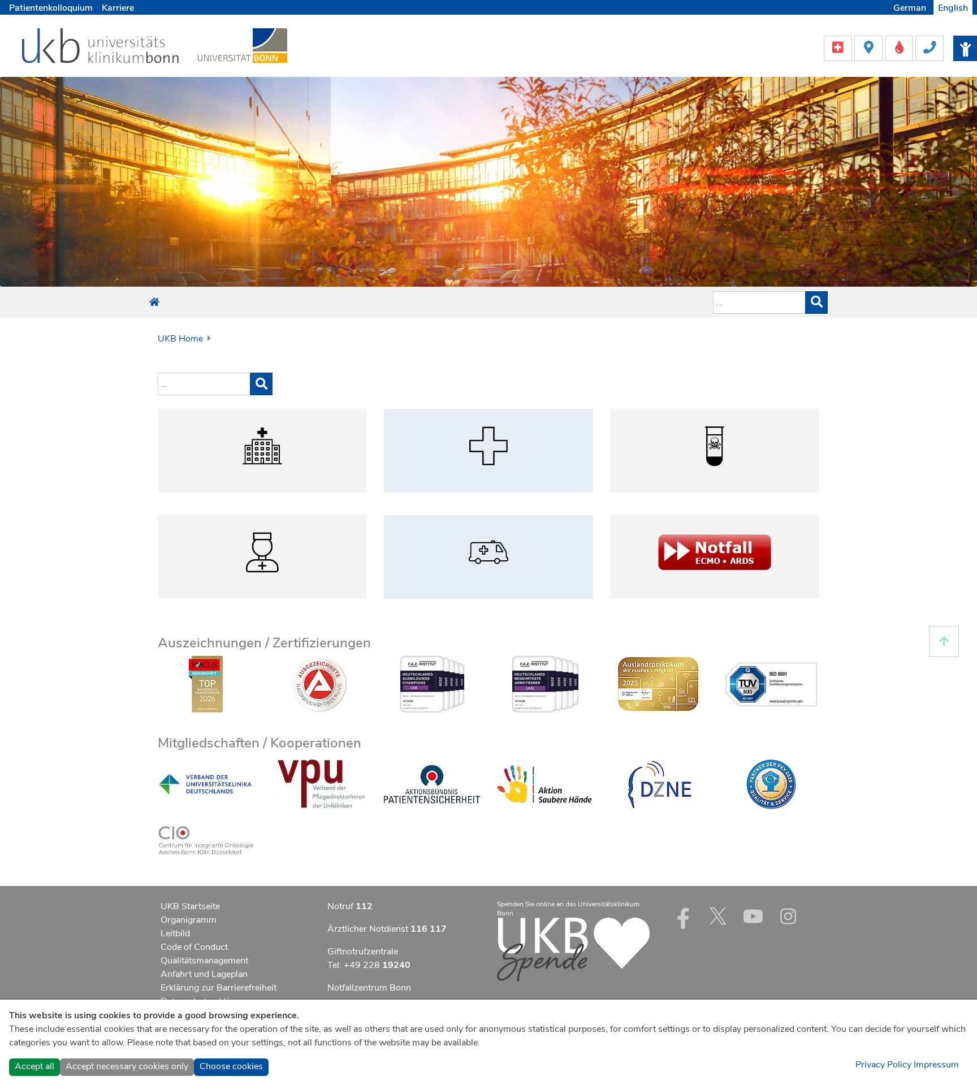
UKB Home (180, 338)
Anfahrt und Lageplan (204, 974)
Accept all (34, 1066)
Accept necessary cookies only (127, 1066)
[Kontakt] (929, 47)
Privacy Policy (883, 1064)
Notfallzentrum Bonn (369, 988)
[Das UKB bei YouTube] (753, 916)
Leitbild (175, 933)
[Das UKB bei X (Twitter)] (718, 916)
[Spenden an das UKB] (573, 949)
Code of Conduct (194, 947)
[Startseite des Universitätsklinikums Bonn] (154, 302)
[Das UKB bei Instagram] (788, 916)
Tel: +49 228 (368, 965)
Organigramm (189, 920)
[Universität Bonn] (242, 45)
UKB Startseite (190, 906)
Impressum (936, 1064)
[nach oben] (944, 641)
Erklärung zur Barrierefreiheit (218, 988)
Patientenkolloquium (51, 8)
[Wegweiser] (869, 47)
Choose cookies (231, 1066)
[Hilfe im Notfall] (839, 47)
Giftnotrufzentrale (362, 951)
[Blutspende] (900, 47)
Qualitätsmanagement (204, 960)
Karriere (118, 8)
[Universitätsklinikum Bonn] (101, 47)
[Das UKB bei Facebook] (683, 916)
